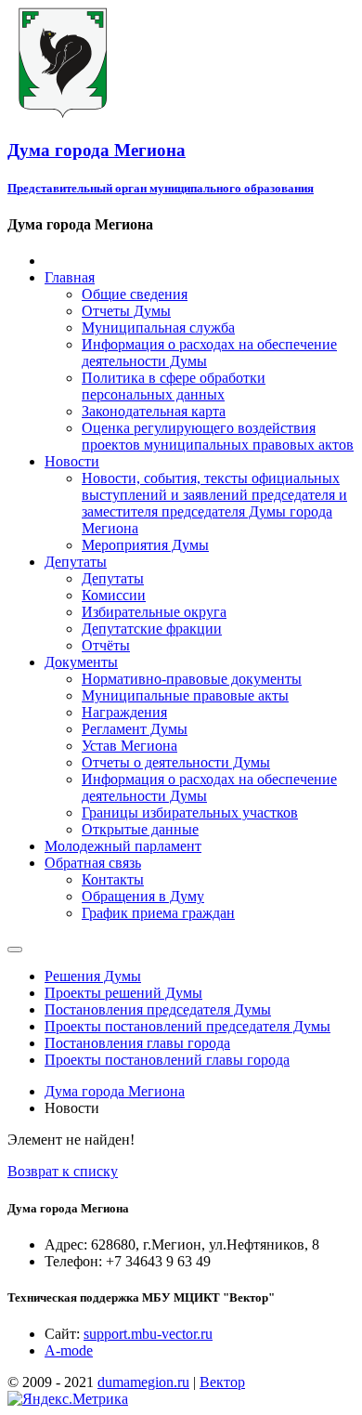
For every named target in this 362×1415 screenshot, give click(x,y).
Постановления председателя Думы (158, 1009)
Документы (81, 662)
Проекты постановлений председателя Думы (187, 1026)
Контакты (113, 879)
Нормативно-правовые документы (192, 679)
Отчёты (106, 645)
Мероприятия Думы (145, 545)
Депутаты (76, 562)
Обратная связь (93, 863)
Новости (72, 461)
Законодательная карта (154, 411)
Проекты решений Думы (123, 993)
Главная (70, 277)
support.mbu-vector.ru (148, 1334)
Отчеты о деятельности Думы (176, 762)
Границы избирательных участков (190, 812)
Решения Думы (93, 976)
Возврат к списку (62, 1171)
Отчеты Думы (126, 311)
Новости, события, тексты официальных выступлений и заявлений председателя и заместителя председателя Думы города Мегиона (214, 503)
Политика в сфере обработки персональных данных (173, 386)
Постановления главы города (137, 1043)
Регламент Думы (134, 729)
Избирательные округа (154, 612)
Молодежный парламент (123, 846)
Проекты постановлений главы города (167, 1060)
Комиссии (114, 595)
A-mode (69, 1350)
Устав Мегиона (129, 745)
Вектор (222, 1382)
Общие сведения (134, 294)
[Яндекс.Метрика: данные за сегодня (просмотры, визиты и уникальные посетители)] (67, 1399)
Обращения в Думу (143, 896)
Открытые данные (140, 829)
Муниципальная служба (158, 327)
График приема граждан (158, 913)
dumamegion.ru (143, 1382)
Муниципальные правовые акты (185, 695)
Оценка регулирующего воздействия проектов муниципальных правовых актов (218, 436)
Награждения (124, 712)
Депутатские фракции (152, 628)
